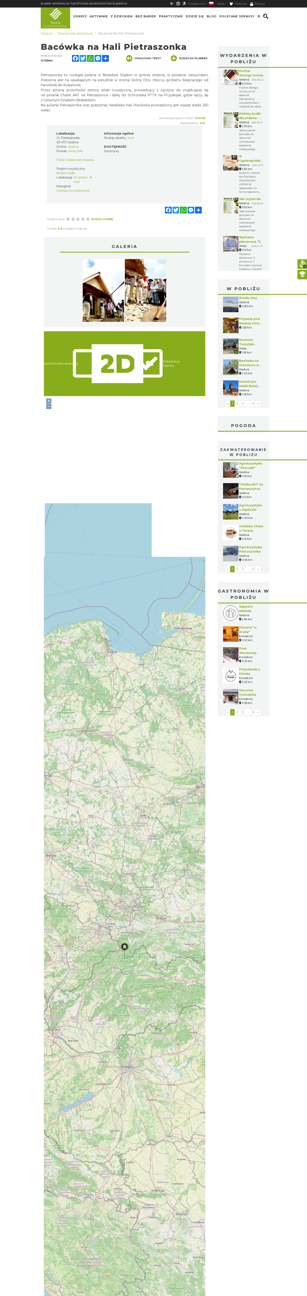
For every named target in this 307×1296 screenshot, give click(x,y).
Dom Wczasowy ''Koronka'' (247, 653)
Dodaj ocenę (102, 219)
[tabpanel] (103, 291)
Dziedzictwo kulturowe (73, 190)
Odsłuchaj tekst (147, 58)
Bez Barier (146, 16)
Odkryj (80, 16)
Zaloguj (259, 3)
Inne (130, 138)
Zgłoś (200, 118)
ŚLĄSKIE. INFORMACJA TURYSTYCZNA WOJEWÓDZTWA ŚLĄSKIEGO (84, 3)
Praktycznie (171, 16)
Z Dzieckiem (122, 16)
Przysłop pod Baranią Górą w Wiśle (251, 323)
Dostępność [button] (196, 3)
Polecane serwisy (237, 16)
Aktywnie (99, 16)
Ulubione (240, 3)
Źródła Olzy (248, 298)
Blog (212, 16)
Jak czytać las (250, 199)
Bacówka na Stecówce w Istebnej (249, 365)
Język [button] (220, 3)
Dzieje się (195, 16)
